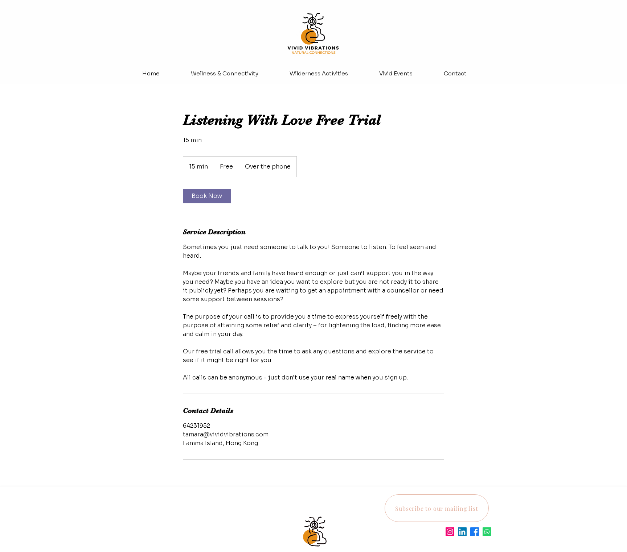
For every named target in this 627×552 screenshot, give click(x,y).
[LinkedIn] (462, 531)
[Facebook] (474, 531)
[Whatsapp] (487, 531)
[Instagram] (450, 531)
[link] (207, 196)
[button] (437, 508)
